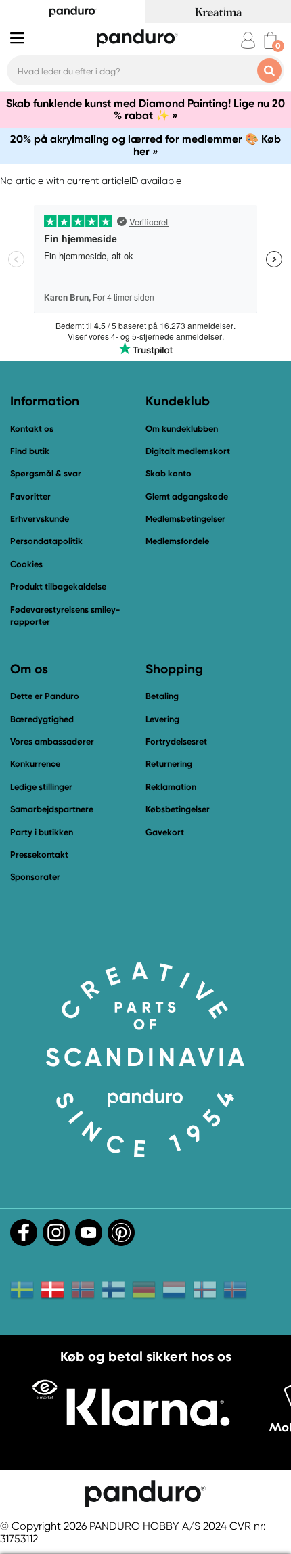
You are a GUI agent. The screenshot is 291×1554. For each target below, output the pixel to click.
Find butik (29, 451)
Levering (162, 719)
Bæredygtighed (42, 719)
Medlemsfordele (177, 541)
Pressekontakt (39, 854)
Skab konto (169, 473)
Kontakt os (31, 429)
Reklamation (171, 787)
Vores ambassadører (52, 741)
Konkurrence (35, 764)
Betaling (162, 696)
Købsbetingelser (178, 809)
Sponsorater (35, 877)
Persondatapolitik (46, 541)
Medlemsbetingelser (185, 519)
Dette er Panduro (44, 696)
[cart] (270, 40)
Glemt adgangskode (187, 496)
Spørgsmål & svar (45, 473)
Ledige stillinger (41, 787)
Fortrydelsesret (176, 741)
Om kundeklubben (182, 429)
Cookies (26, 564)
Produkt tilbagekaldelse (58, 586)
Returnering (169, 764)
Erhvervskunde (39, 519)
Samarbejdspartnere (51, 809)
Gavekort (165, 832)
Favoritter (30, 496)
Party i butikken (41, 832)
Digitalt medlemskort (188, 451)
